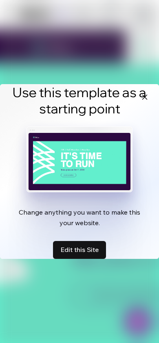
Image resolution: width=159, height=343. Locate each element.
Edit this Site (79, 249)
